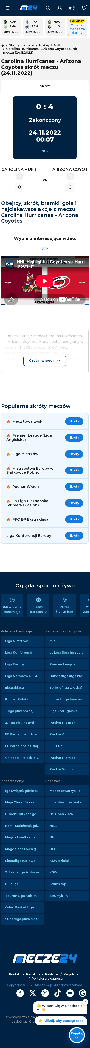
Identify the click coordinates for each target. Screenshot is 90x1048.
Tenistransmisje (38, 609)
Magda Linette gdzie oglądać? (24, 837)
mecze (28, 8)
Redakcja (33, 974)
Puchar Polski (16, 699)
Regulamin (72, 974)
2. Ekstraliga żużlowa (22, 872)
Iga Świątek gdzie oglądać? (24, 791)
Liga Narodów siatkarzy (69, 802)
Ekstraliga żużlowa (20, 861)
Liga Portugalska (64, 711)
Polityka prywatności (47, 978)
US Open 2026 (61, 814)
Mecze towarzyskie (65, 791)
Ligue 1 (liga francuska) (68, 699)
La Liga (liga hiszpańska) (69, 652)
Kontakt (15, 974)
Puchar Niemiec (63, 757)
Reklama (52, 974)
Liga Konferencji (18, 652)
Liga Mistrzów (16, 641)
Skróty (74, 421)
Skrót (45, 86)
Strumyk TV (59, 896)
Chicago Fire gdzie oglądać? (24, 757)
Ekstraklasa (14, 687)
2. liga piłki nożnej (19, 722)
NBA (53, 826)
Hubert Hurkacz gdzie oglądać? (24, 814)
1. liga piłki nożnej (19, 711)
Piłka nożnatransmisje (12, 609)
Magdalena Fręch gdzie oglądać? (24, 849)
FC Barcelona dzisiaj (21, 746)
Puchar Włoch (61, 769)
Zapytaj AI (77, 1035)
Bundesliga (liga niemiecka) (69, 676)
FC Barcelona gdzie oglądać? (24, 734)
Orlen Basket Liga (19, 907)
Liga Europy (15, 664)
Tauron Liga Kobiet (21, 896)
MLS (53, 641)
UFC (53, 849)
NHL (45, 151)
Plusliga (12, 884)
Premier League (63, 664)
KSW (54, 872)
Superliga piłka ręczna (23, 919)
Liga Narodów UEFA (21, 676)
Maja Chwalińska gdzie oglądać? (24, 802)
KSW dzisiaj (59, 861)
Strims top (58, 884)
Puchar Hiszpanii (64, 722)
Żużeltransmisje (64, 609)
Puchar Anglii (61, 734)
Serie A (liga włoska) (66, 687)
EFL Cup (56, 746)
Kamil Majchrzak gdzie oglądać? (24, 826)
